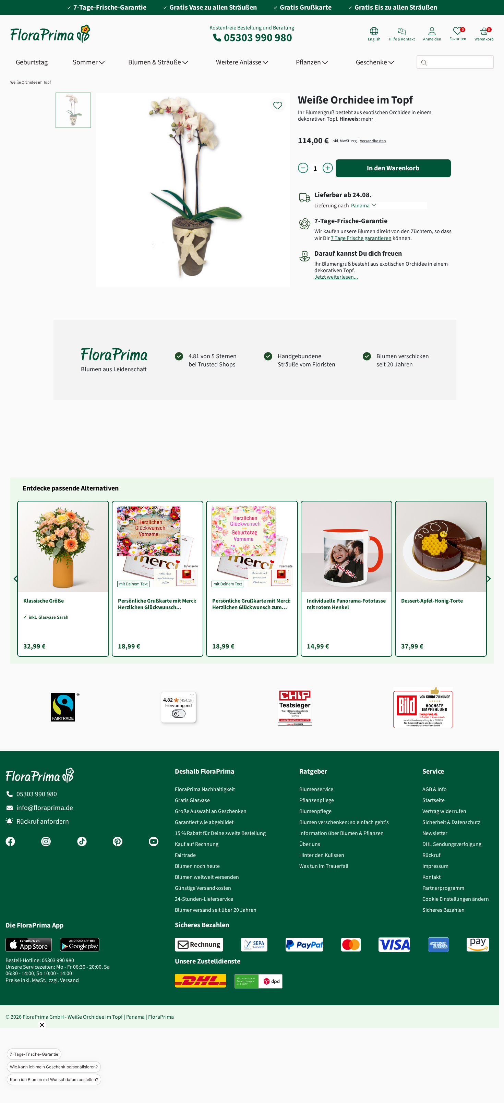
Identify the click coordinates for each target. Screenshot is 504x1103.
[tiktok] (82, 842)
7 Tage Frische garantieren (361, 238)
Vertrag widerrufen (444, 811)
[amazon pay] (478, 945)
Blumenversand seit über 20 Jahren (215, 909)
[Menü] (192, 696)
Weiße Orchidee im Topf (30, 82)
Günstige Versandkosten (203, 888)
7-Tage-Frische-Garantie (34, 1054)
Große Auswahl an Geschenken (211, 811)
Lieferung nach (332, 205)
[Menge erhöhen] (328, 168)
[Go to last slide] (16, 578)
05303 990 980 (258, 37)
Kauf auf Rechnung (196, 844)
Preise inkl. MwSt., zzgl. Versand (42, 980)
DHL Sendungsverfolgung (451, 844)
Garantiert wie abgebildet (204, 822)
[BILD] (423, 707)
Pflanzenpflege (316, 800)
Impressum (435, 866)
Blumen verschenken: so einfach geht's (344, 822)
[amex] (438, 944)
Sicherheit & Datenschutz (451, 822)
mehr (367, 118)
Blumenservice (316, 789)
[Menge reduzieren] (303, 168)
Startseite (433, 800)
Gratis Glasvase (192, 800)
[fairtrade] (65, 707)
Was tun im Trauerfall (323, 866)
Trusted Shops (217, 364)
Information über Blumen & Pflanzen (341, 833)
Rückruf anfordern (42, 821)
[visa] (394, 944)
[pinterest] (117, 842)
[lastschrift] (254, 945)
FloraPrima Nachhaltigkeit (205, 789)
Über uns (309, 844)
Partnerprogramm (443, 888)
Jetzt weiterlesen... (336, 276)
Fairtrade (185, 855)
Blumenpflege (315, 811)
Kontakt (431, 877)
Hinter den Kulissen (321, 855)
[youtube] (153, 842)
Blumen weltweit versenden (207, 877)
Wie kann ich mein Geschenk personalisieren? (54, 1066)
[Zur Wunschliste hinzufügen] (282, 101)
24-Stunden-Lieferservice (204, 898)
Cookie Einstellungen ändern (455, 898)
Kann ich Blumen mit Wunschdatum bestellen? (54, 1079)
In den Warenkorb (393, 168)
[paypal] (304, 945)
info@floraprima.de (44, 807)
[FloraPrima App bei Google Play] (79, 945)
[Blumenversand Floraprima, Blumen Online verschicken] (50, 42)
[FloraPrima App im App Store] (28, 945)
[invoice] (199, 945)
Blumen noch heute (197, 866)
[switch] (178, 714)
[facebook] (10, 842)
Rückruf (431, 855)
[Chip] (295, 707)
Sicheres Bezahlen (443, 909)
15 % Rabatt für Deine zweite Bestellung (220, 833)
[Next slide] (487, 578)
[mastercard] (351, 945)
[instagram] (46, 842)
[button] (33, 1034)
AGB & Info (434, 789)
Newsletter (434, 833)
